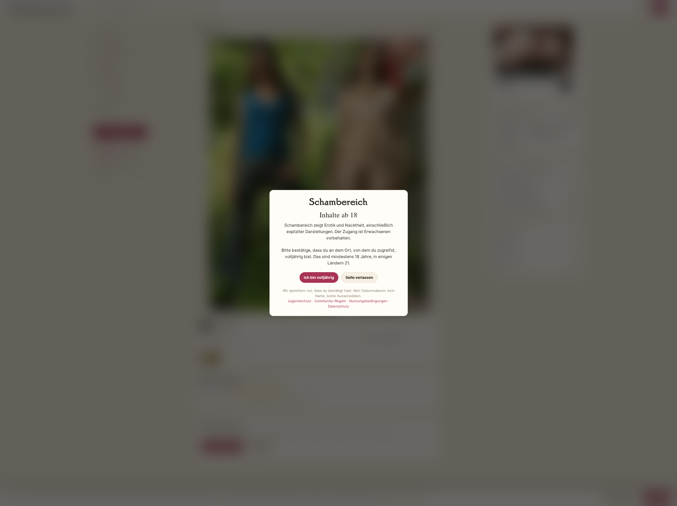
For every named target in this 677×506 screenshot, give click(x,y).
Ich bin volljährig (319, 277)
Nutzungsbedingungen (368, 301)
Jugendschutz (299, 301)
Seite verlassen (359, 277)
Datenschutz (338, 306)
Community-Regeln (330, 301)
